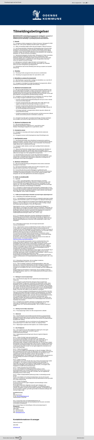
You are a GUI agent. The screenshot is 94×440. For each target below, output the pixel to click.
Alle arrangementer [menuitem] (77, 2)
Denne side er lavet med (9, 437)
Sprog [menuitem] (84, 2)
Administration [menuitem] (80, 437)
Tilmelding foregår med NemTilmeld (13, 2)
